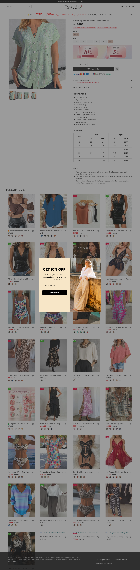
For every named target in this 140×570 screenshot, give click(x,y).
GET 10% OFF (54, 292)
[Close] (98, 260)
